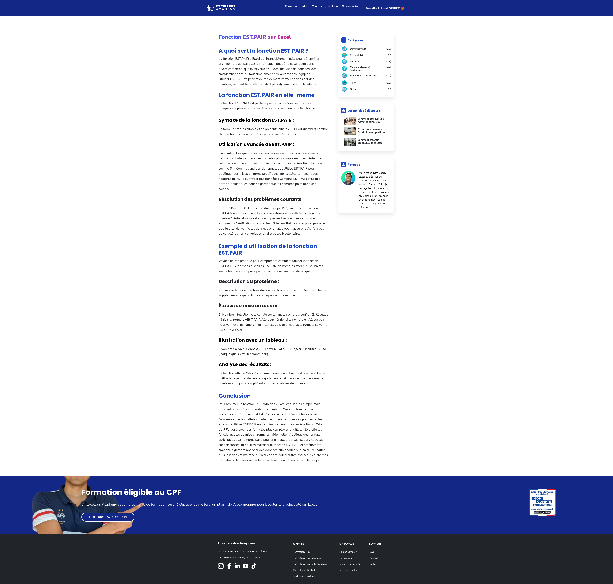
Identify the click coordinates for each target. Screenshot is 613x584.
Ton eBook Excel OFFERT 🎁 (385, 8)
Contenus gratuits (323, 6)
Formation (291, 6)
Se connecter (350, 6)
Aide (305, 6)
